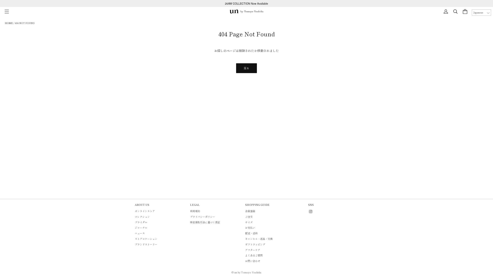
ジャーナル (141, 227)
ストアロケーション (146, 239)
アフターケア (252, 250)
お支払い (250, 227)
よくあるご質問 (254, 255)
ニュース (140, 233)
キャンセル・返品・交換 (259, 239)
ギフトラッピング (255, 244)
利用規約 (195, 211)
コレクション (142, 217)
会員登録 (250, 211)
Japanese (478, 12)
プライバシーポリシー (202, 217)
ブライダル (141, 222)
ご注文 (249, 217)
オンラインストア (145, 211)
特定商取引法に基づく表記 (205, 222)
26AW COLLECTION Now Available (246, 3)
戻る (246, 68)
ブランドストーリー (146, 244)
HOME (9, 23)
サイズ (249, 222)
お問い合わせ (252, 261)
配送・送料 (251, 233)
